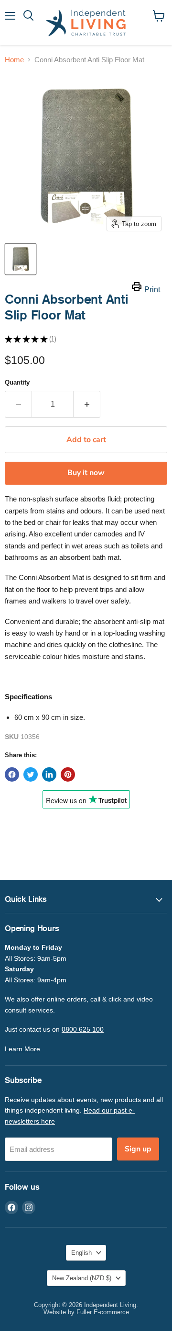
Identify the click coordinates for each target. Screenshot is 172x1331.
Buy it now (86, 472)
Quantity (17, 382)
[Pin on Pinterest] (68, 774)
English (81, 1252)
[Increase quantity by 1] (87, 404)
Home (14, 60)
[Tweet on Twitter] (30, 774)
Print (152, 289)
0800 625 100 (83, 1029)
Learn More (22, 1049)
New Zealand (81, 1278)
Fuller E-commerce (102, 1312)
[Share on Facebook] (12, 774)
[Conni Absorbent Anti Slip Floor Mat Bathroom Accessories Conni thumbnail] (20, 259)
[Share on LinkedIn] (49, 774)
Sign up (138, 1149)
